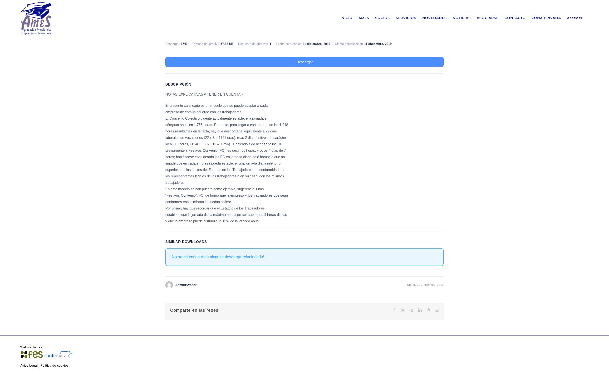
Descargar (304, 62)
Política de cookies (54, 365)
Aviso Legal (29, 365)
